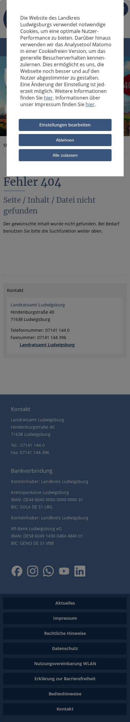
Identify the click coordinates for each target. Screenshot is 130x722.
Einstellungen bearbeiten (65, 125)
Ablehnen (65, 140)
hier (48, 97)
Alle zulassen (65, 155)
